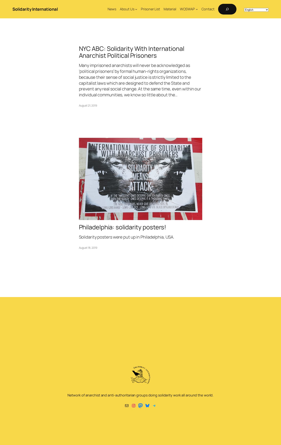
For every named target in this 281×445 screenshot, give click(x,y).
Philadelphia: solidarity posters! (122, 227)
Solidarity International (35, 9)
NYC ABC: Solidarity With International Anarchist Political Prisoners (131, 52)
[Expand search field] (227, 9)
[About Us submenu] (136, 9)
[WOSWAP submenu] (197, 9)
